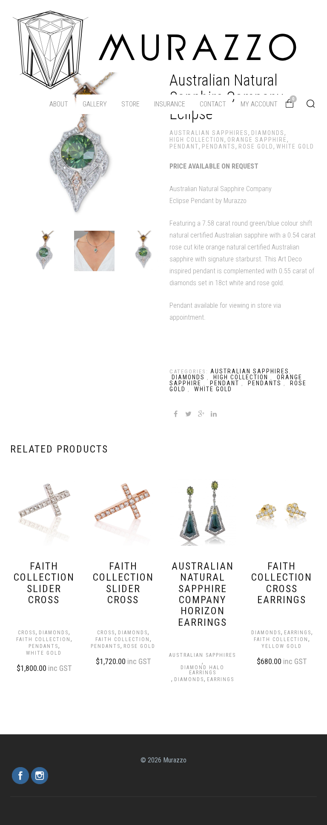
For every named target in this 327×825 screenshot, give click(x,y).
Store (130, 104)
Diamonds (267, 133)
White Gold (295, 146)
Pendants (218, 146)
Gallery (95, 104)
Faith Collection (43, 639)
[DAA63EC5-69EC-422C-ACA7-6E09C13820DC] (45, 251)
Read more (194, 677)
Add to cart (35, 667)
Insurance (169, 104)
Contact (213, 104)
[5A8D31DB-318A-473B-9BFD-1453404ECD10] (143, 251)
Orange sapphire (257, 140)
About (58, 104)
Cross (27, 632)
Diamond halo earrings (202, 670)
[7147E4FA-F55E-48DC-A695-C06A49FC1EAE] (94, 251)
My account (259, 104)
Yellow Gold (281, 646)
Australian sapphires (208, 133)
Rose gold (255, 146)
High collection (196, 140)
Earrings (220, 679)
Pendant (184, 146)
